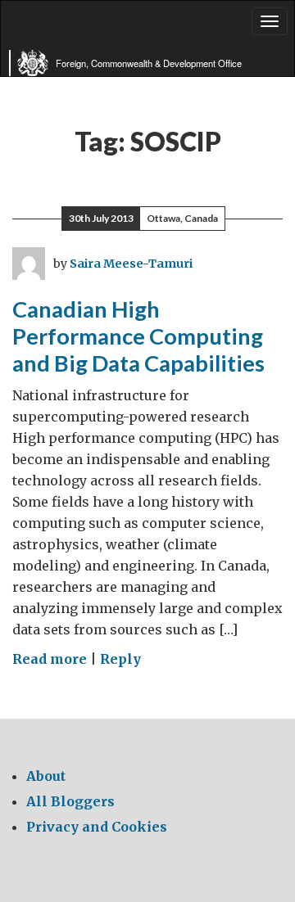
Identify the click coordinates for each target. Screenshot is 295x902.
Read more (49, 659)
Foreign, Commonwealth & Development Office (149, 63)
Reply (120, 659)
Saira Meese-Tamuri (131, 263)
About (46, 776)
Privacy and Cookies (96, 827)
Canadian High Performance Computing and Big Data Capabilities (138, 335)
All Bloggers (70, 801)
